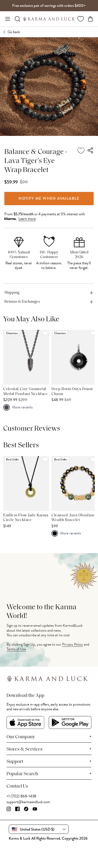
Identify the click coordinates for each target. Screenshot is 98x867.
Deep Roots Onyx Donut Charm (72, 391)
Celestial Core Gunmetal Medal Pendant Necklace (25, 391)
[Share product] (91, 150)
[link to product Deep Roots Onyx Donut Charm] (74, 357)
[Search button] (17, 19)
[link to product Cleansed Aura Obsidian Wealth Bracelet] (74, 483)
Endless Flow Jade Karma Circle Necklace (25, 517)
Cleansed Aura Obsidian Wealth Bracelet (72, 517)
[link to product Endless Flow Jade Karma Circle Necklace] (26, 483)
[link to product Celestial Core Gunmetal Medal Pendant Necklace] (26, 357)
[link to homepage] (49, 18)
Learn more (27, 219)
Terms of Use (16, 649)
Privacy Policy (72, 644)
